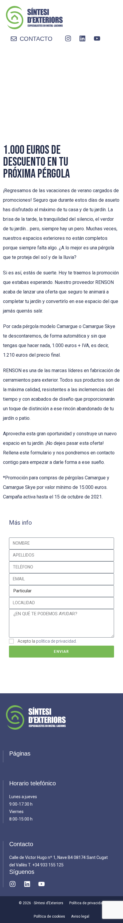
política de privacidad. (56, 641)
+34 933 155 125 (48, 865)
